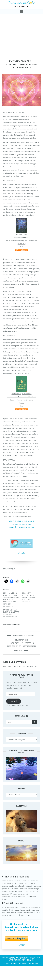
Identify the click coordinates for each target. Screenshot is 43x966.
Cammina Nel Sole (15, 957)
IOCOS (31, 961)
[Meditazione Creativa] (21, 219)
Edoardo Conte (21, 234)
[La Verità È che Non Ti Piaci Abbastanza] (21, 377)
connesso (15, 666)
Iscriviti (14, 701)
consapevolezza (14, 624)
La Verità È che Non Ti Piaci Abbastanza (21, 397)
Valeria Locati (27, 394)
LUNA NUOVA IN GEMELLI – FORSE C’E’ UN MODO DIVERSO (29, 595)
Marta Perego (16, 394)
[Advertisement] (21, 36)
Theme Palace (34, 963)
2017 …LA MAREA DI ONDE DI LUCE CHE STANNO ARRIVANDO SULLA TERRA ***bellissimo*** (11, 597)
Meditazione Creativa (21, 237)
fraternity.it (21, 244)
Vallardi (21, 403)
